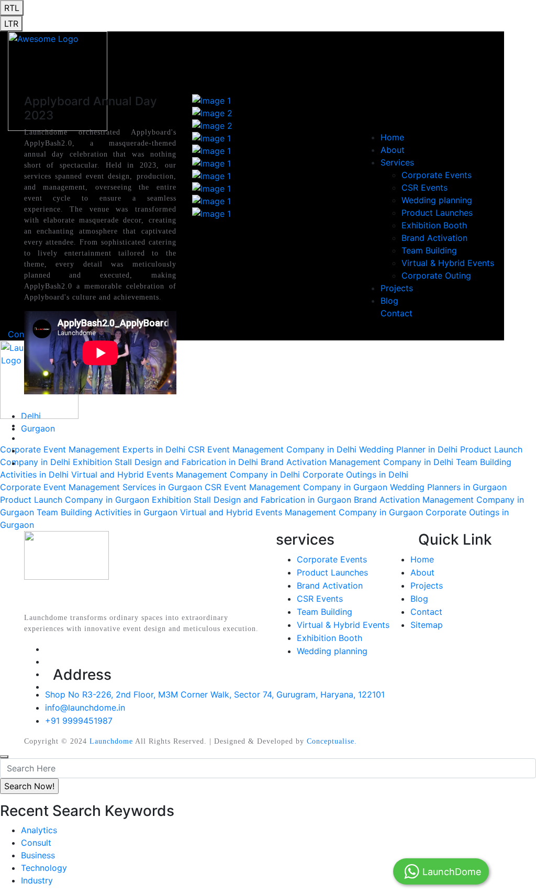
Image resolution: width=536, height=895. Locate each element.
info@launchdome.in (85, 707)
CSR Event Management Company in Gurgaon (296, 487)
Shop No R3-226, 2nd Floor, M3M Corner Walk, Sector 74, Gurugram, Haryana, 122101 (215, 694)
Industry (37, 880)
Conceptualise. (332, 741)
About (422, 572)
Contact (426, 611)
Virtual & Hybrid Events (343, 625)
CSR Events (320, 598)
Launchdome (111, 741)
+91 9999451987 (79, 720)
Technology (44, 868)
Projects (426, 585)
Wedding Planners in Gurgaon (448, 487)
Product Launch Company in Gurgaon (74, 499)
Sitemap (426, 625)
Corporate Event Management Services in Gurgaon (101, 487)
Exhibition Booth (329, 638)
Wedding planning (332, 651)
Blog (419, 598)
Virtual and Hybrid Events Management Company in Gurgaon (301, 512)
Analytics (39, 830)
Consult (36, 842)
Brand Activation (330, 585)
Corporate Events (332, 559)
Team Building (324, 611)
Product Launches (332, 572)
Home (422, 559)
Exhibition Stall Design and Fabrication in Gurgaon (251, 499)
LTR (11, 23)
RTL (11, 8)
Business (38, 855)
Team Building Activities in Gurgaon (107, 512)
